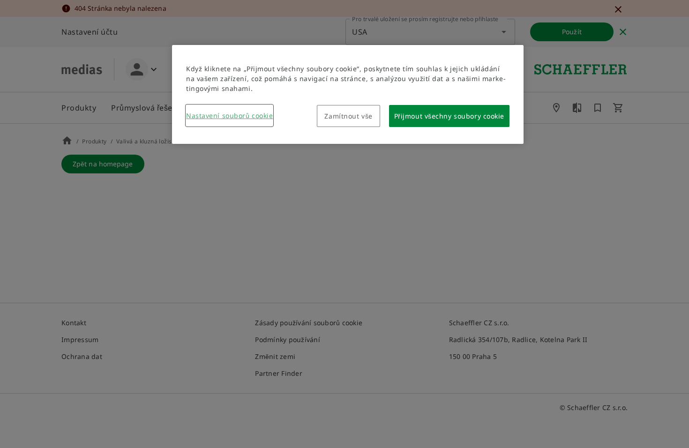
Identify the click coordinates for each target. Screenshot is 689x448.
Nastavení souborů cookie (229, 115)
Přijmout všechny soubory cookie (449, 116)
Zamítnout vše (348, 116)
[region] (348, 94)
